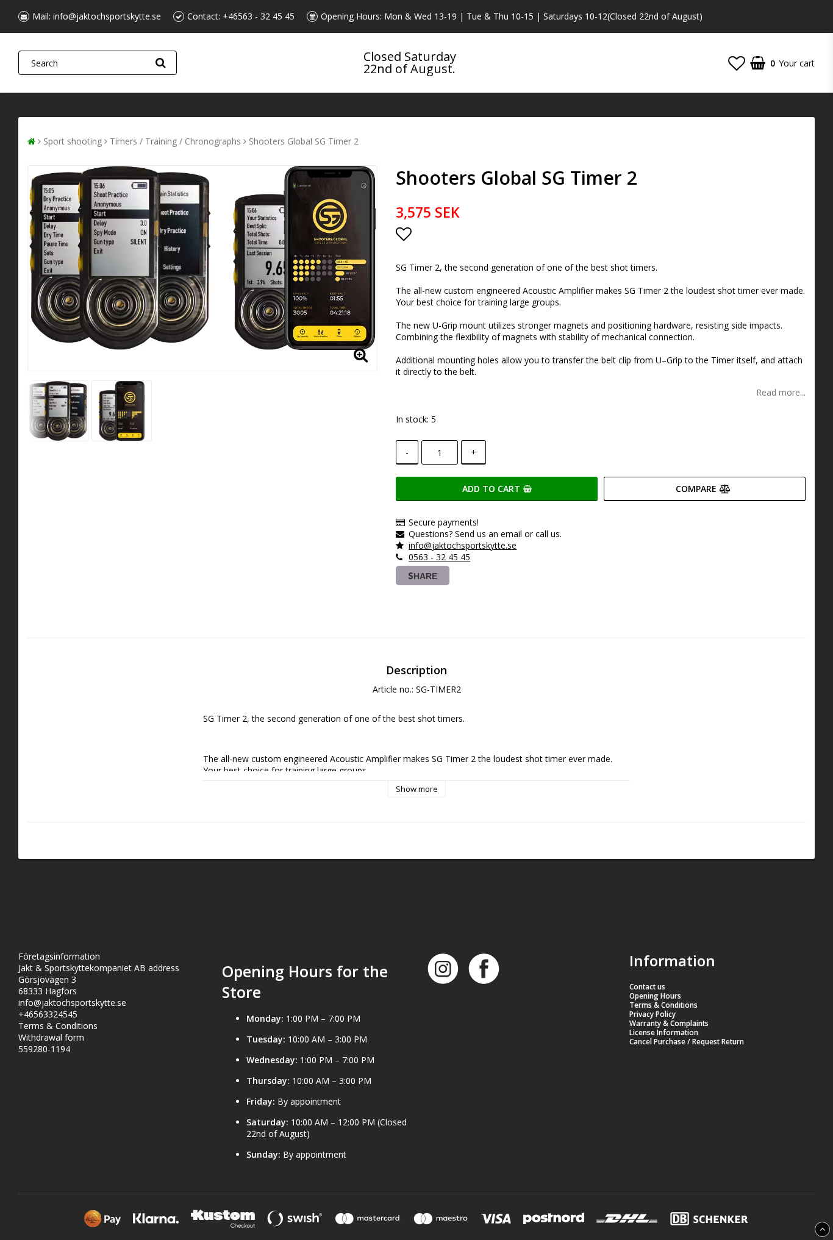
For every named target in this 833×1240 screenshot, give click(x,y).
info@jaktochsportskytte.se (107, 16)
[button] (736, 62)
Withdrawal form (51, 1037)
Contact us (647, 986)
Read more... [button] (781, 392)
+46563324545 (47, 1014)
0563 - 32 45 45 (439, 557)
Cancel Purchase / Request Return (686, 1041)
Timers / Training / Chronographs (175, 141)
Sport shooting (72, 141)
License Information (663, 1032)
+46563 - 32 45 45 (259, 16)
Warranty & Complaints (669, 1023)
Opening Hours (655, 995)
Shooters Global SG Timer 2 (304, 141)
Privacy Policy (652, 1014)
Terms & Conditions (58, 1026)
